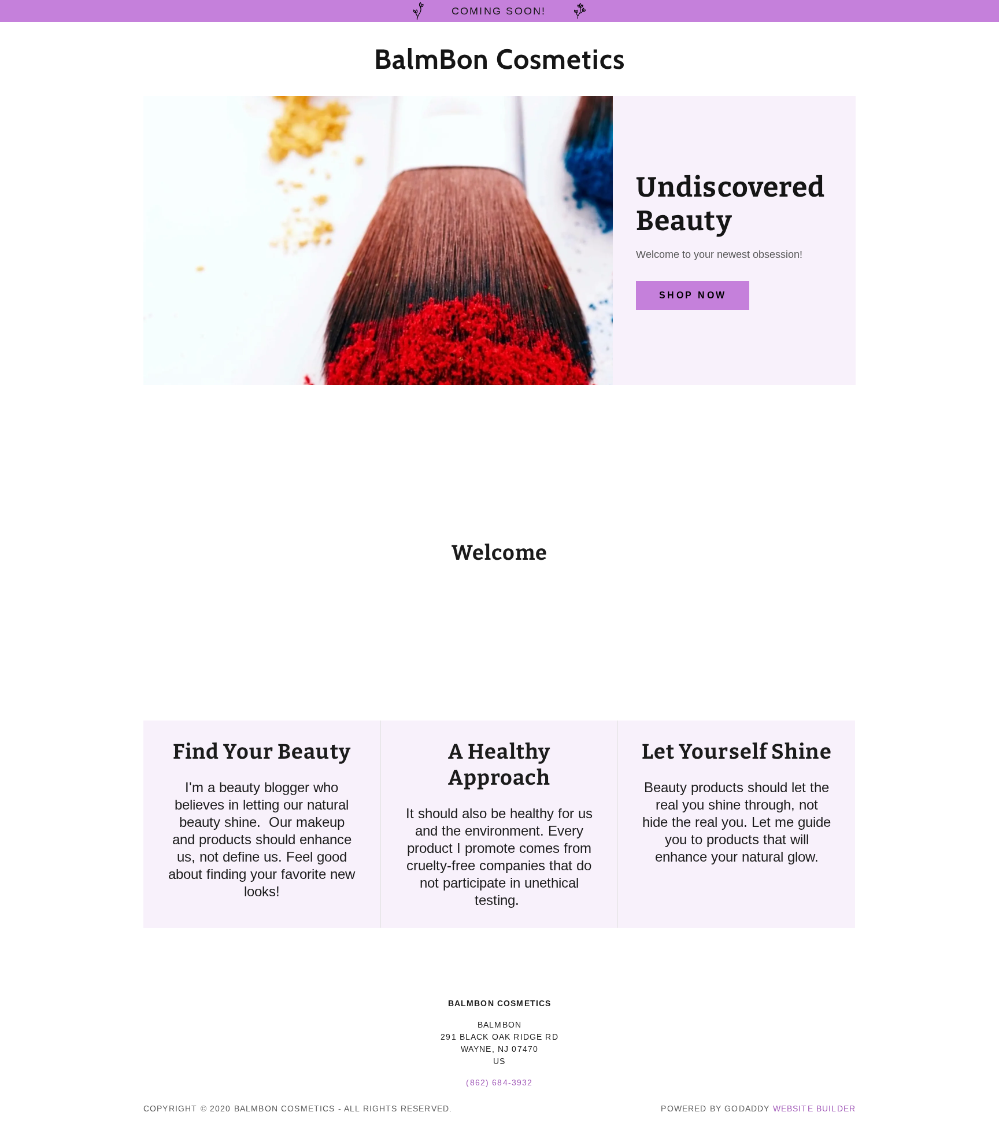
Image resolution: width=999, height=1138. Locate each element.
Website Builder (814, 1108)
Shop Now (692, 295)
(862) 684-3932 (499, 1082)
